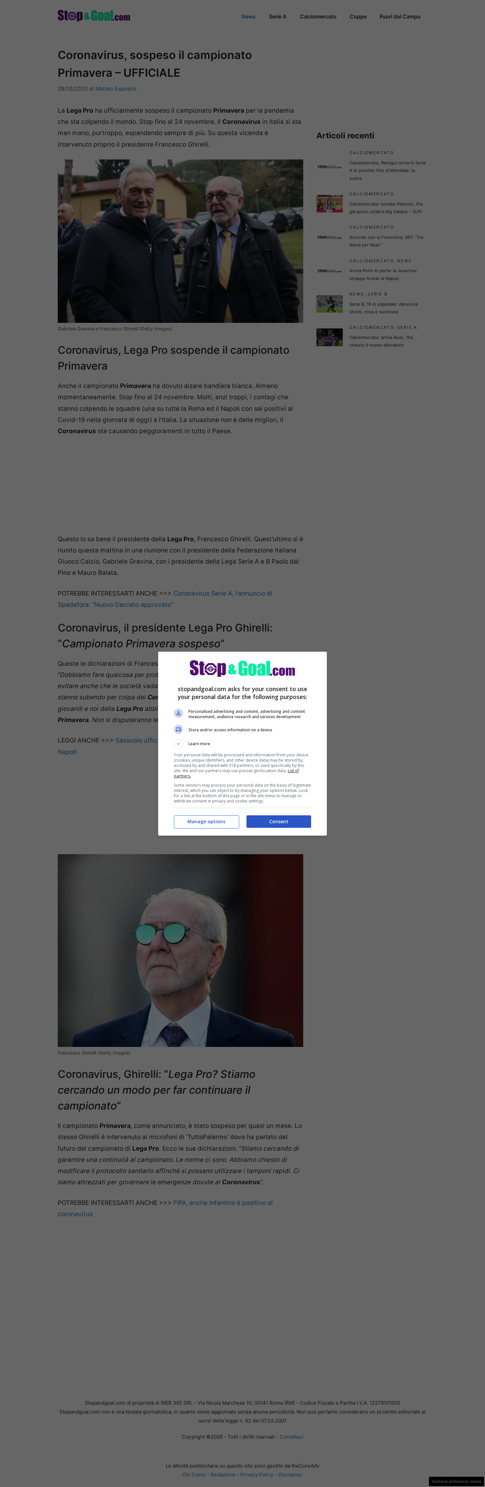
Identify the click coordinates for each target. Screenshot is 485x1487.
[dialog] (242, 744)
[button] (242, 743)
